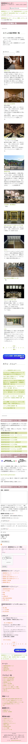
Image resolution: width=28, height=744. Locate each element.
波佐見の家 (7, 171)
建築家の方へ (6, 710)
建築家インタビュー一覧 (8, 685)
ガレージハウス (18, 700)
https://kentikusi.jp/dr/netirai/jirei (8, 474)
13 (20, 347)
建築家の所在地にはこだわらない (10, 518)
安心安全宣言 (6, 611)
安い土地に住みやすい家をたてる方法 (11, 688)
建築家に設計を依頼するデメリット (11, 578)
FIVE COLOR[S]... (7, 639)
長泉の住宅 (7, 70)
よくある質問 (22, 13)
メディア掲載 (6, 728)
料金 (17, 13)
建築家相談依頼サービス (8, 589)
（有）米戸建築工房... (8, 622)
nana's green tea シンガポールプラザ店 (13, 225)
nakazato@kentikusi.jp (16, 740)
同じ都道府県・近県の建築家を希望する (12, 515)
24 (20, 644)
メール (3, 552)
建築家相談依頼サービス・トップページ (11, 435)
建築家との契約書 (7, 580)
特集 (18, 18)
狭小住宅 (20, 698)
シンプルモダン (5, 702)
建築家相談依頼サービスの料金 (9, 444)
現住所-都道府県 (5, 535)
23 (18, 644)
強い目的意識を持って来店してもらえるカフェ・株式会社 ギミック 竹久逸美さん (13, 392)
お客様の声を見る (20, 650)
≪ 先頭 (13, 642)
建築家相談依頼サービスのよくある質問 (11, 449)
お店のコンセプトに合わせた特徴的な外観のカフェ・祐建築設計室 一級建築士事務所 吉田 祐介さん (13, 382)
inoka (5, 329)
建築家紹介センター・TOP (7, 11)
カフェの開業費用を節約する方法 (12, 370)
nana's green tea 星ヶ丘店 (10, 299)
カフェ (22, 18)
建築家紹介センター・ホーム (8, 18)
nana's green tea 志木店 (9, 103)
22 (16, 644)
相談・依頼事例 (12, 657)
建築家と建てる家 (6, 698)
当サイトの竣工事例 (7, 683)
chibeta (5, 249)
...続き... (3, 705)
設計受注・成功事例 (7, 711)
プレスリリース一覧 (7, 729)
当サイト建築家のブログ (8, 680)
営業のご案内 (6, 724)
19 (9, 644)
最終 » (14, 349)
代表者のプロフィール (8, 718)
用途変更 (8, 703)
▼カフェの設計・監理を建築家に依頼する (14, 356)
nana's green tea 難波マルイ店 (11, 278)
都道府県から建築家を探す (9, 677)
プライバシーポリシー (8, 721)
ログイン (9, 15)
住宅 (8, 700)
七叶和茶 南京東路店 (10, 204)
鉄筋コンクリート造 (19, 702)
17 (5, 644)
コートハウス (16, 703)
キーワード (6, 52)
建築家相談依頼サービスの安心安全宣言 (11, 451)
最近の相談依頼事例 (7, 598)
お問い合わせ (6, 600)
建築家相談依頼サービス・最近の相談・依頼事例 (13, 446)
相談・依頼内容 (5, 490)
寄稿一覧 (5, 690)
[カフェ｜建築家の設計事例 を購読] (1, 544)
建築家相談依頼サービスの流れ (9, 437)
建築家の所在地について (7, 513)
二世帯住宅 (12, 700)
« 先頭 (13, 346)
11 (16, 347)
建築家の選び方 (6, 582)
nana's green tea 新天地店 (10, 139)
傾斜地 (16, 698)
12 (18, 347)
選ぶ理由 (5, 607)
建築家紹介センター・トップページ (11, 573)
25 (22, 644)
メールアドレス (5, 521)
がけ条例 (4, 703)
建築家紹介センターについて (9, 723)
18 (7, 644)
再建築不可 (11, 702)
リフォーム (4, 700)
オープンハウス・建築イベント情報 (10, 686)
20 (11, 644)
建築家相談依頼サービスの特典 (9, 439)
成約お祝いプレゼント (8, 670)
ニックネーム (4, 529)
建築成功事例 (6, 669)
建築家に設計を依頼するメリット (10, 576)
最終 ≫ (14, 645)
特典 (4, 592)
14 (23, 347)
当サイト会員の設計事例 (8, 679)
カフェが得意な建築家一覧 (10, 405)
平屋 (12, 703)
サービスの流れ (6, 590)
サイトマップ (13, 658)
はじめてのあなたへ (7, 575)
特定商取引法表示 (7, 726)
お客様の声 (5, 13)
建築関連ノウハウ (7, 682)
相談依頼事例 (12, 13)
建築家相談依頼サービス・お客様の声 (11, 442)
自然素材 (12, 698)
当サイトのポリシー (7, 720)
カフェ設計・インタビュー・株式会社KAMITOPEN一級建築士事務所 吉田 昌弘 (13, 397)
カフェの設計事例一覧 (9, 408)
